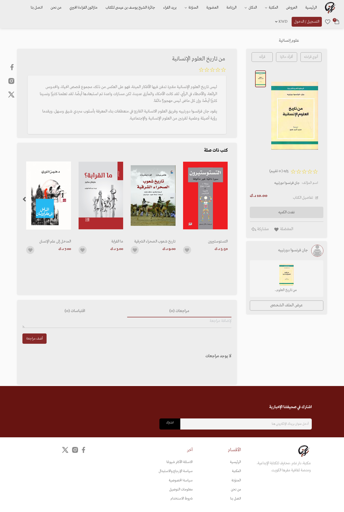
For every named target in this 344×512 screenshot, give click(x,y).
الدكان (252, 7)
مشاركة (262, 229)
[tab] (179, 311)
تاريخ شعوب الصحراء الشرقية (154, 241)
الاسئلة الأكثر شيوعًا (179, 462)
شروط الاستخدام (181, 498)
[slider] (212, 70)
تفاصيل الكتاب (303, 197)
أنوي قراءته (311, 57)
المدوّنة (236, 480)
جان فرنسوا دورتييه (287, 183)
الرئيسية (311, 7)
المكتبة (273, 7)
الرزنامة (231, 7)
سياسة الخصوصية (181, 480)
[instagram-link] (11, 81)
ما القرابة (117, 241)
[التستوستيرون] (205, 195)
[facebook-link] (12, 67)
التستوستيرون (218, 241)
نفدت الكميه (286, 212)
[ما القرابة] (101, 195)
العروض (291, 7)
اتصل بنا (37, 7)
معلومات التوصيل (181, 489)
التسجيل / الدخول (306, 21)
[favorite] (327, 22)
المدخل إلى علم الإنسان (55, 241)
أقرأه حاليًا (286, 57)
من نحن (56, 7)
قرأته (262, 57)
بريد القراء (170, 7)
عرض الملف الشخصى (286, 305)
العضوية (212, 7)
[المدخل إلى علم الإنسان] (48, 195)
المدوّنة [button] (193, 7)
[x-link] (11, 95)
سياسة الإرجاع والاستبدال (176, 471)
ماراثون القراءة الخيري (83, 7)
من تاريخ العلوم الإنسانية (287, 290)
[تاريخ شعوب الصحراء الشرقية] (153, 195)
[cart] (336, 21)
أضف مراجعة (34, 338)
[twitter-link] (65, 449)
